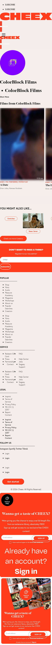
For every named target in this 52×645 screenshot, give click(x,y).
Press (7, 359)
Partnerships (10, 361)
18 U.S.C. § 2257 (9, 408)
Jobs (21, 361)
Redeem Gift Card (10, 355)
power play (23, 182)
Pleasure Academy (9, 293)
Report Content (8, 413)
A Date (4, 184)
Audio (7, 290)
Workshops (9, 300)
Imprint (8, 396)
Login (7, 453)
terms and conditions (36, 542)
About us (9, 303)
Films (7, 287)
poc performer (12, 182)
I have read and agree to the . (27, 542)
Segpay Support (22, 365)
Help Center (24, 359)
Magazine (9, 298)
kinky (2, 182)
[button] (2, 322)
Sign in (26, 571)
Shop (7, 285)
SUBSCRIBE (10, 4)
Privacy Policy (10, 404)
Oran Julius (4, 188)
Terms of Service (8, 400)
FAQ (20, 354)
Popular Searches (8, 307)
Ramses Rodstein (15, 188)
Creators (8, 311)
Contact (10, 364)
